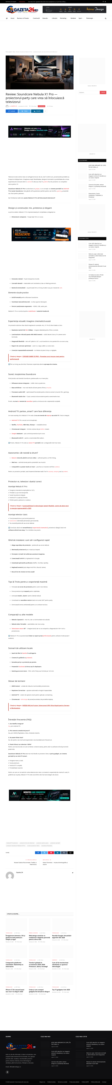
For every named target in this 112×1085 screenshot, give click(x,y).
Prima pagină (9, 51)
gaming (59, 191)
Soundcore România (47, 845)
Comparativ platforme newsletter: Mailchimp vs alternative (14, 964)
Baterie (14, 458)
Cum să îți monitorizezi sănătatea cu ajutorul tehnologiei (60, 964)
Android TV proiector (12, 843)
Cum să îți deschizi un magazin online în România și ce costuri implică (97, 176)
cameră (29, 182)
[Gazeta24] (22, 9)
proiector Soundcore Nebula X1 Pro (16, 845)
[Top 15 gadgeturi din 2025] (63, 978)
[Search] (105, 18)
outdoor (57, 467)
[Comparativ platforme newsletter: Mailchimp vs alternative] (16, 951)
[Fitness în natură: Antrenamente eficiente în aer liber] (82, 266)
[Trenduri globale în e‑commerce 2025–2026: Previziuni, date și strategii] (39, 951)
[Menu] (7, 18)
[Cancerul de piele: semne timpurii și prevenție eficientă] (82, 187)
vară (60, 288)
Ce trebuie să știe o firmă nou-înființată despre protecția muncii (96, 276)
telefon (42, 429)
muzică (49, 387)
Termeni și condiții (62, 1082)
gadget (37, 188)
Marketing (63, 18)
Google (14, 433)
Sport (80, 18)
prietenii (29, 657)
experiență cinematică (40, 527)
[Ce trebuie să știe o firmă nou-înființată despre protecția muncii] (82, 277)
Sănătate (73, 18)
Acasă (12, 18)
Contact (104, 1082)
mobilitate (32, 311)
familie (24, 653)
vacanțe (50, 471)
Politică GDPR (85, 1082)
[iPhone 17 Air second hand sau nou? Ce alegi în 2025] (16, 978)
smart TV (32, 443)
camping (56, 471)
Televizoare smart (17, 628)
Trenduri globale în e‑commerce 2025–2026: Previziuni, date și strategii (38, 964)
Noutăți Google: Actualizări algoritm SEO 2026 (61, 937)
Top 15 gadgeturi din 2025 (61, 990)
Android (66, 188)
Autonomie (13, 521)
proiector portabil (55, 843)
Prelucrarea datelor (74, 1082)
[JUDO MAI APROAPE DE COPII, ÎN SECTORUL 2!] (82, 167)
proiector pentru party (42, 843)
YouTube (19, 425)
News (14, 51)
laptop (49, 415)
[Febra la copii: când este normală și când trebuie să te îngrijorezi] (82, 256)
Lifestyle (54, 18)
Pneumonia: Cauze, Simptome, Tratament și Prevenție (96, 195)
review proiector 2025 (33, 845)
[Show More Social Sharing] (45, 111)
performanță (47, 636)
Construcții (36, 18)
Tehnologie (89, 18)
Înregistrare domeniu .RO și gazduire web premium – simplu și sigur (15, 937)
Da (9, 726)
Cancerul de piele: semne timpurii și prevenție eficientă (97, 185)
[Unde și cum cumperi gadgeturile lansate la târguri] (39, 978)
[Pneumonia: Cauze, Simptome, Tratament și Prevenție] (82, 196)
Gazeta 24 (14, 106)
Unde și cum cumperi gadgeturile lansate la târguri (39, 991)
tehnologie (24, 699)
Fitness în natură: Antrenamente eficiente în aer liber (97, 266)
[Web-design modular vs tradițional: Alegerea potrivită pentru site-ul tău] (39, 924)
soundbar (29, 401)
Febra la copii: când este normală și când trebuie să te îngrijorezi (97, 255)
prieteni (65, 471)
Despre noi (42, 1082)
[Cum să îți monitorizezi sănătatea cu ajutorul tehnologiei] (63, 951)
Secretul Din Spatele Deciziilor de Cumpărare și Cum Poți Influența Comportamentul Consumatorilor (48, 2)
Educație (45, 18)
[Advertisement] (56, 36)
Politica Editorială (95, 1082)
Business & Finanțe (23, 18)
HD (27, 330)
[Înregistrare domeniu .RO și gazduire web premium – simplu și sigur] (16, 924)
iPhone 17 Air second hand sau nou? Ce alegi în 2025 (15, 991)
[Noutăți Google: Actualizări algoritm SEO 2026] (63, 924)
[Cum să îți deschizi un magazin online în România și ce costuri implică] (82, 176)
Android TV (15, 420)
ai (18, 401)
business (22, 666)
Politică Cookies (51, 1082)
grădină (45, 182)
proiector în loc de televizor (27, 843)
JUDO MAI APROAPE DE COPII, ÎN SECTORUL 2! (97, 166)
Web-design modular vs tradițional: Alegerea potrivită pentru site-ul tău (39, 937)
